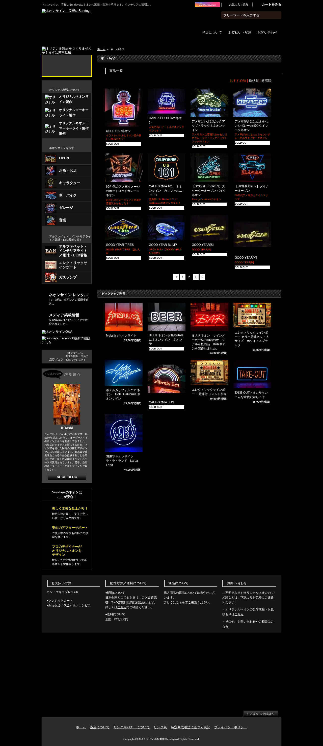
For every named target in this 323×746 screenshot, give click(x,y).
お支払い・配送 (239, 32)
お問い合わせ (267, 32)
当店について (212, 32)
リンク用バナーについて (132, 727)
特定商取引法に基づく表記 (190, 727)
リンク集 (160, 727)
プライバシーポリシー (230, 727)
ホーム (101, 49)
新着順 (266, 80)
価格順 (254, 80)
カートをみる (271, 4)
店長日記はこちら (67, 477)
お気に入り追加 (239, 4)
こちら (121, 607)
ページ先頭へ (261, 714)
